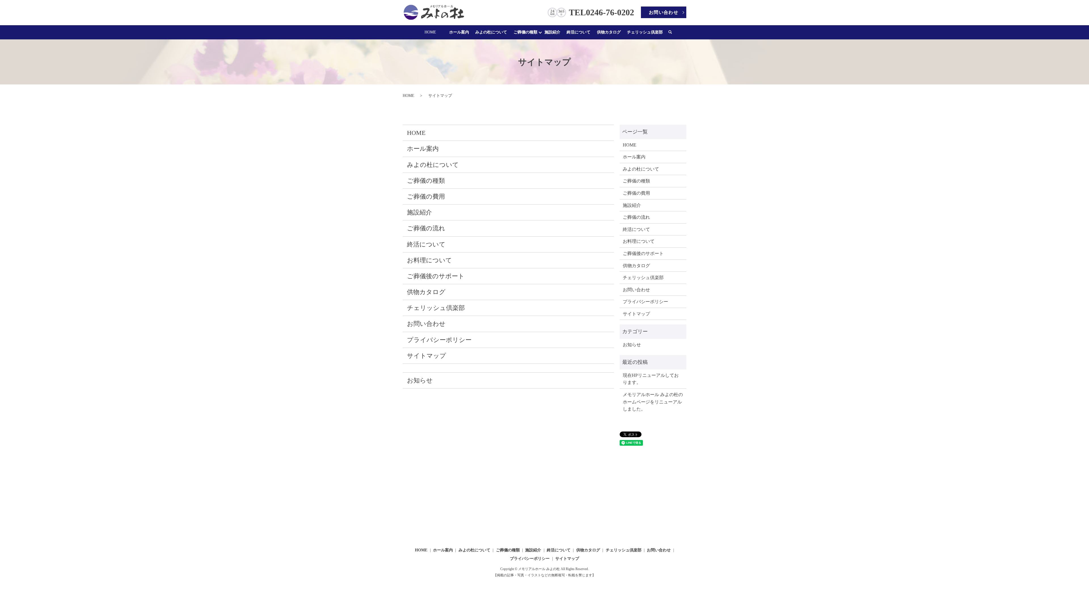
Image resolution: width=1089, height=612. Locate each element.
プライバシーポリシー (439, 339)
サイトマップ (426, 355)
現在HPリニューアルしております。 (651, 379)
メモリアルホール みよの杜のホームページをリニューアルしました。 (653, 401)
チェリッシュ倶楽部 (645, 32)
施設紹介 (552, 32)
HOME (430, 32)
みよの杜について (491, 32)
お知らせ (420, 380)
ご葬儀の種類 (525, 32)
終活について (578, 32)
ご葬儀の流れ (426, 228)
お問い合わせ (663, 12)
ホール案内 (459, 32)
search (672, 32)
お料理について (429, 260)
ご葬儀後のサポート (436, 276)
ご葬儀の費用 (426, 196)
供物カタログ (609, 32)
